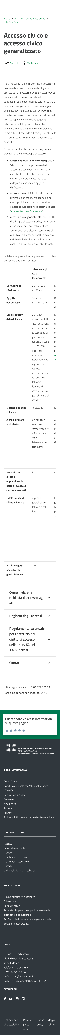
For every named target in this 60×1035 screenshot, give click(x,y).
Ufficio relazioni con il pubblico (19, 870)
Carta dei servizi (12, 906)
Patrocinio (9, 808)
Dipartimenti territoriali (16, 857)
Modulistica (10, 804)
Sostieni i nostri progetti (16, 924)
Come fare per (11, 781)
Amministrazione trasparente (19, 897)
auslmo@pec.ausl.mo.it (21, 976)
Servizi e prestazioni (14, 795)
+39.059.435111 (22, 967)
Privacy (8, 813)
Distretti (8, 852)
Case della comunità (14, 848)
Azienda (8, 843)
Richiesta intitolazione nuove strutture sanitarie (29, 817)
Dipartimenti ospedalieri (16, 861)
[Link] (5, 998)
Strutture (9, 799)
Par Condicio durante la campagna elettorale (27, 919)
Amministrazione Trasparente (26, 211)
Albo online (10, 901)
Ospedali (8, 866)
